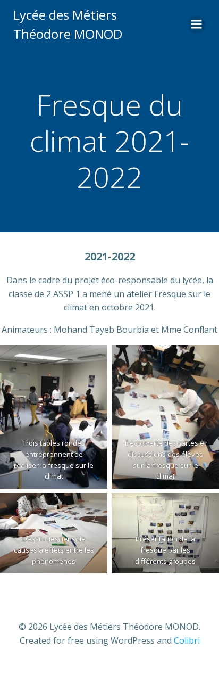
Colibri (187, 640)
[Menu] (197, 24)
